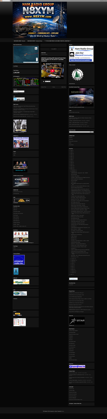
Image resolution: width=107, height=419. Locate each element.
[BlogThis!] (46, 81)
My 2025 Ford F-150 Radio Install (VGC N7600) (77, 382)
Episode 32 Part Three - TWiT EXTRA (78, 199)
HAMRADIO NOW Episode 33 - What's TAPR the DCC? (81, 192)
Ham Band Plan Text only (17, 191)
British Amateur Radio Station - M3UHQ (78, 205)
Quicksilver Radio (72, 345)
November (73, 171)
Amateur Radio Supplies (73, 330)
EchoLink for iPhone (72, 395)
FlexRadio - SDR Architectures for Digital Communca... (80, 177)
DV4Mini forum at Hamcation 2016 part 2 (76, 292)
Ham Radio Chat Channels (18, 213)
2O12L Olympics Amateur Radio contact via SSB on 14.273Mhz (80, 298)
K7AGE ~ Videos (16, 224)
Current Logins (71, 390)
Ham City (70, 339)
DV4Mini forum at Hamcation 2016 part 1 (76, 302)
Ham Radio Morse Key (75, 218)
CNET (14, 247)
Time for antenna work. (73, 372)
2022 (71, 156)
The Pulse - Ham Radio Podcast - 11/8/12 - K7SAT (80, 240)
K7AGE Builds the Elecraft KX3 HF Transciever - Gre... (80, 227)
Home (54, 87)
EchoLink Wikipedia (72, 397)
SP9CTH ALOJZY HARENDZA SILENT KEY (21, 114)
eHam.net (15, 209)
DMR (14, 155)
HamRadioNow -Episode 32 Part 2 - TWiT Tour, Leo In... (81, 211)
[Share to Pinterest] (49, 81)
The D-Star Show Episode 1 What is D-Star (78, 246)
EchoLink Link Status (73, 392)
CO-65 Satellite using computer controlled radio (79, 206)
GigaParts (71, 337)
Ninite (70, 142)
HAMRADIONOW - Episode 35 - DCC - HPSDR (79, 172)
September (73, 260)
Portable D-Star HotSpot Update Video (78, 196)
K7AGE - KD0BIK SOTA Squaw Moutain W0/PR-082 (80, 249)
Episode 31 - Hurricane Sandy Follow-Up (78, 243)
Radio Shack (71, 348)
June (72, 264)
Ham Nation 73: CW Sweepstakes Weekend (79, 219)
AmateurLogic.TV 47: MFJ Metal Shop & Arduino (79, 224)
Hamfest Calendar (16, 222)
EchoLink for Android (73, 394)
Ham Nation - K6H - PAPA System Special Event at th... (80, 255)
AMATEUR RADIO (44, 54)
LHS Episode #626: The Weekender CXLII (76, 374)
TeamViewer (71, 144)
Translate (21, 92)
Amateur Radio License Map (74, 112)
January (72, 272)
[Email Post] (43, 81)
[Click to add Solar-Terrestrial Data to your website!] (26, 85)
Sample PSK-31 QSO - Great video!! (77, 215)
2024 (71, 153)
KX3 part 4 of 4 (73, 237)
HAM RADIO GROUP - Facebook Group (34, 40)
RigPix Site (15, 207)
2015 (71, 164)
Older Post (63, 87)
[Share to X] (47, 81)
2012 (71, 168)
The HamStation (72, 352)
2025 (71, 151)
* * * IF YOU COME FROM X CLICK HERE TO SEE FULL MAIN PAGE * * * (58, 40)
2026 (71, 150)
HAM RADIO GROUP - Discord (19, 40)
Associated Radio (72, 332)
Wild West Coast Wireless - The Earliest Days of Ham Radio (24, 111)
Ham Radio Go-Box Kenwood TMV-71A (78, 203)
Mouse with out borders (73, 141)
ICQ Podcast (15, 215)
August (72, 261)
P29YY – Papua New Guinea (74, 122)
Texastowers (71, 350)
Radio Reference (16, 220)
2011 (71, 274)
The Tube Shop (72, 354)
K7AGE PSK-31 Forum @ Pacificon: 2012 (78, 251)
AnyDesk (70, 137)
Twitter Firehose (74, 236)
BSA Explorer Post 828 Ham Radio (77, 216)
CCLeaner (71, 139)
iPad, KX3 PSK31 (74, 180)
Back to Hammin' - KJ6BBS (76, 229)
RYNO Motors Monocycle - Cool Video (78, 221)
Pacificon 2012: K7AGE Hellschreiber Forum (79, 245)
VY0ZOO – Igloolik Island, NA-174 (75, 120)
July (72, 263)
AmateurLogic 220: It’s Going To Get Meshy (77, 377)
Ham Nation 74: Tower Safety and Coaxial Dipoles (80, 200)
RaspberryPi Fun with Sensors (76, 234)
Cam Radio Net (16, 218)
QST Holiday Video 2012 (75, 202)
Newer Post (43, 87)
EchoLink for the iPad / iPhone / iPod (75, 399)
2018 (71, 159)
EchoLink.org (71, 388)
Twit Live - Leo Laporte (17, 249)
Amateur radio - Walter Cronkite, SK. (19, 226)
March (72, 269)
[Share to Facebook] (48, 81)
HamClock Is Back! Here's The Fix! (75, 304)
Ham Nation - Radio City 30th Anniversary (78, 197)
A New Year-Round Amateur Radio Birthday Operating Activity (24, 106)
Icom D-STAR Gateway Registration (75, 296)
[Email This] (45, 81)
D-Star (14, 153)
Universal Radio (72, 356)
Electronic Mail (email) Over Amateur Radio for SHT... (80, 208)
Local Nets (71, 284)
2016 (71, 162)
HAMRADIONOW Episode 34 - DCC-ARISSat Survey (80, 190)
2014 (71, 165)
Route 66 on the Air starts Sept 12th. (19, 116)
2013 (71, 167)
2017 (71, 161)
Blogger (62, 411)
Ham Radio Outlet (72, 341)
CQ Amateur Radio (16, 211)
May (72, 266)
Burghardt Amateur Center (74, 334)
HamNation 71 (73, 248)
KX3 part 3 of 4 (73, 239)
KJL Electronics (72, 343)
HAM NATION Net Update (75, 242)
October (72, 258)
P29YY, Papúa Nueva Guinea (74, 124)
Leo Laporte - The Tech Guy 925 (77, 230)
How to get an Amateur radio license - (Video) (79, 209)
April (72, 267)
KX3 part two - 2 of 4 (74, 256)
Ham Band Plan (16, 193)
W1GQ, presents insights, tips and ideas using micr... (80, 189)
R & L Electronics (72, 347)
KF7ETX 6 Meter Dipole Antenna (77, 187)
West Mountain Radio (73, 359)
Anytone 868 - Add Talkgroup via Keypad (76, 311)
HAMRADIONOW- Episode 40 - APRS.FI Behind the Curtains (80, 309)
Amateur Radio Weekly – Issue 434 (75, 380)
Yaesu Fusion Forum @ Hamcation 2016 (76, 300)
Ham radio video (74, 174)
